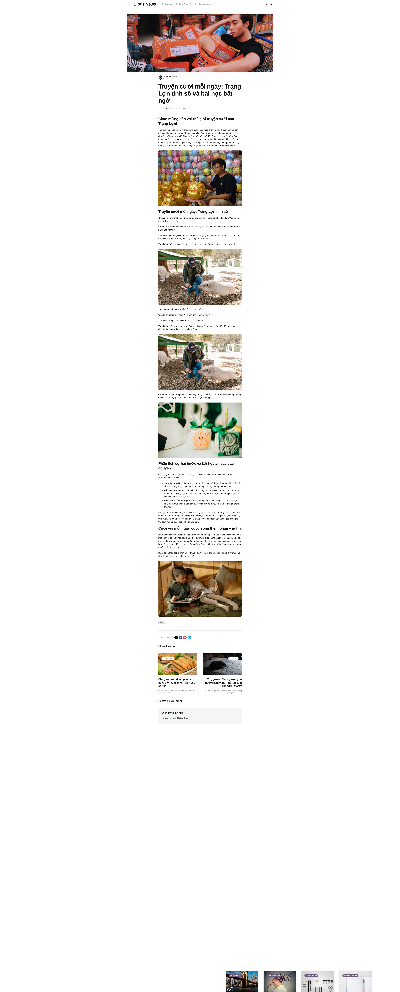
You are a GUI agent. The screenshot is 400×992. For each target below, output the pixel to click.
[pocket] (185, 637)
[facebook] (180, 637)
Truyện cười (135, 18)
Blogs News (145, 4)
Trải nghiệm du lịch (235, 975)
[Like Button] (161, 622)
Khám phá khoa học (274, 975)
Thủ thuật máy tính (311, 975)
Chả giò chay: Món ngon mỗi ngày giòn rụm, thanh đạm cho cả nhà (176, 683)
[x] (176, 637)
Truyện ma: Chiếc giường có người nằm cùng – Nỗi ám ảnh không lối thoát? (223, 683)
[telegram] (189, 637)
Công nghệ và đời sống (350, 975)
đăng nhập (172, 718)
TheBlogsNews (171, 76)
